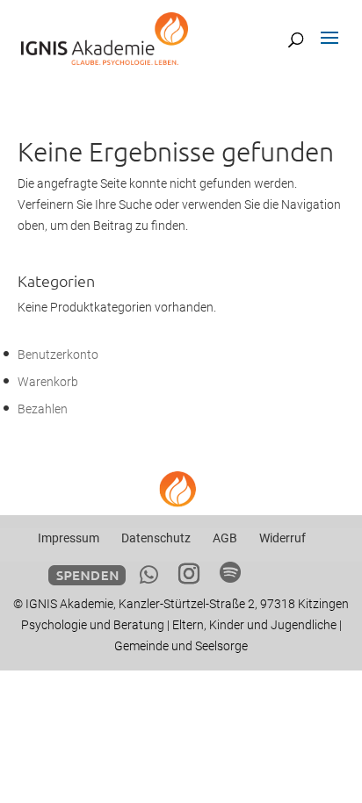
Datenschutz (156, 538)
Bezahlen (43, 409)
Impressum (68, 538)
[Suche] (295, 40)
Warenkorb (48, 382)
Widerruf (282, 538)
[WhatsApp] (149, 574)
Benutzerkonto (58, 355)
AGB (225, 538)
